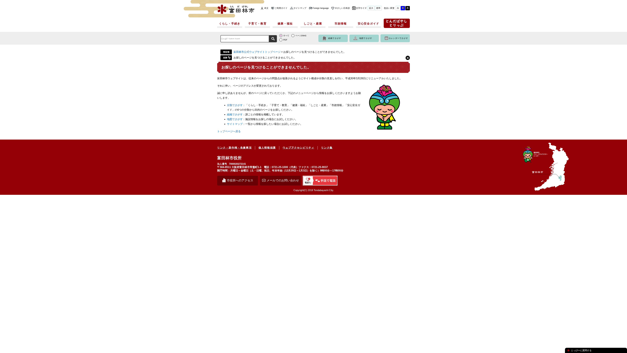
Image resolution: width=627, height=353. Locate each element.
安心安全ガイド (368, 23)
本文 (266, 8)
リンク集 (326, 147)
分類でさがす (235, 105)
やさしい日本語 (342, 8)
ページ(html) (300, 35)
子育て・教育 (257, 23)
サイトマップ (300, 8)
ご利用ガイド (281, 8)
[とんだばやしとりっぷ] (397, 24)
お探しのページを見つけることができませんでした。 (264, 57)
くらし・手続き (229, 23)
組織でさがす (334, 38)
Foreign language (321, 8)
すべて (286, 35)
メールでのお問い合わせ (283, 180)
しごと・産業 (313, 23)
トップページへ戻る (229, 131)
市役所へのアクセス (240, 180)
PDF (285, 40)
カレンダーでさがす (398, 38)
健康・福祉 (285, 23)
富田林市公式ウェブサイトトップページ (257, 51)
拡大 (371, 8)
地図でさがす (365, 38)
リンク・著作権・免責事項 (234, 147)
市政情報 (341, 23)
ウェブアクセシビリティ (298, 147)
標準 (378, 8)
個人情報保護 (267, 147)
